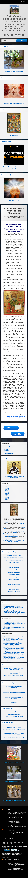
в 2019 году (6, 493)
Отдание (6, 522)
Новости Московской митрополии (11, 859)
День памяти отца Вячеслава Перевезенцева (14, 781)
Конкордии (21, 529)
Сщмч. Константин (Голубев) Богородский (14, 560)
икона (4, 524)
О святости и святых (14, 200)
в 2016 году (6, 497)
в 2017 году (6, 495)
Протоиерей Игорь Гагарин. (9, 624)
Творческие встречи (7, 708)
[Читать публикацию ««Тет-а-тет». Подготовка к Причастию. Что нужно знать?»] (14, 154)
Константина (21, 531)
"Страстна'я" (22, 535)
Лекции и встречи (6, 664)
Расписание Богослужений (9, 446)
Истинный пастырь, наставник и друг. (14, 694)
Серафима (14, 532)
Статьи (3, 109)
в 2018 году (6, 494)
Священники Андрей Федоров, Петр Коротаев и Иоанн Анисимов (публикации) (14, 217)
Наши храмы (6, 450)
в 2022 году (6, 489)
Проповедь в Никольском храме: (10, 458)
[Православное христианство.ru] (14, 850)
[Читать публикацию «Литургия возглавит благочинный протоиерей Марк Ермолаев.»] (14, 791)
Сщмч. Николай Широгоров (14, 584)
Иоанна (11, 531)
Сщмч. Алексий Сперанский (14, 572)
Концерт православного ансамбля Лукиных (14, 716)
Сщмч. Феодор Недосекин (14, 586)
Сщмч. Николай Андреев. (14, 577)
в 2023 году (6, 488)
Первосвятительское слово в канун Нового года (14, 737)
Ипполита (7, 529)
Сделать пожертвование (9, 451)
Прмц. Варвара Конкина (14, 589)
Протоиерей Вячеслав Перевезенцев (11, 622)
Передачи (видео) (6, 141)
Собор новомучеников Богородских (10, 551)
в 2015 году (6, 498)
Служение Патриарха (9, 830)
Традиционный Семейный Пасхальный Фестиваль (14, 762)
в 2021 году (6, 490)
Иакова (8, 533)
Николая (4, 533)
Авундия (15, 529)
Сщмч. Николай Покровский (14, 574)
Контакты (6, 449)
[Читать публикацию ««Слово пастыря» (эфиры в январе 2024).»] (14, 91)
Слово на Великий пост (14, 135)
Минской (9, 535)
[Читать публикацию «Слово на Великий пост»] (14, 123)
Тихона (23, 527)
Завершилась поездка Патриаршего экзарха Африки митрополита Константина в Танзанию (17, 813)
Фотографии (4, 46)
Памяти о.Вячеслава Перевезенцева (11, 683)
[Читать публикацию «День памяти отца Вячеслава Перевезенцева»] (14, 772)
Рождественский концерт (14, 711)
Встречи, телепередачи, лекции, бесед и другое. (14, 651)
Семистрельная (11, 536)
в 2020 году (6, 492)
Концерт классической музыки (14, 714)
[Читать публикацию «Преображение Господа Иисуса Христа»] (14, 59)
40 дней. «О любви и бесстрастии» (14, 690)
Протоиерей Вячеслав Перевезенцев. (12, 606)
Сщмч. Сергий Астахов (14, 562)
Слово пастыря (5, 78)
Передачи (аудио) (6, 175)
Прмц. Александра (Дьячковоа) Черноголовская (14, 557)
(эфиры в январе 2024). (14, 103)
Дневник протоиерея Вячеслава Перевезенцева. (14, 626)
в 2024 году (6, 486)
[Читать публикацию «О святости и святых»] (14, 188)
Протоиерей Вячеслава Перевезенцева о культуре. (14, 623)
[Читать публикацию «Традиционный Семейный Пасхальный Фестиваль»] (14, 753)
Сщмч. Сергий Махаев (14, 579)
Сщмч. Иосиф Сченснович (14, 581)
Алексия (18, 533)
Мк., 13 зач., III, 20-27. (9, 540)
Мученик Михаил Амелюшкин (14, 591)
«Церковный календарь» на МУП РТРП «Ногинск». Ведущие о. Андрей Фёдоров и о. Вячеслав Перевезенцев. (13, 659)
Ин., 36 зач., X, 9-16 (9, 539)
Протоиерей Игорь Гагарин (9, 610)
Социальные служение (8, 453)
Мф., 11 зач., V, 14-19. (15, 541)
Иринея (11, 529)
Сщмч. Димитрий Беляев (14, 569)
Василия (5, 535)
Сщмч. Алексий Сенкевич (14, 567)
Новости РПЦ (7, 809)
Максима (22, 523)
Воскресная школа (8, 448)
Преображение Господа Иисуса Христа (14, 71)
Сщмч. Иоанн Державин (14, 564)
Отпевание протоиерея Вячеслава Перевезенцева (14, 692)
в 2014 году (6, 499)
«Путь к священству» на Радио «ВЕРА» (12, 611)
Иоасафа (15, 531)
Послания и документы (7, 722)
